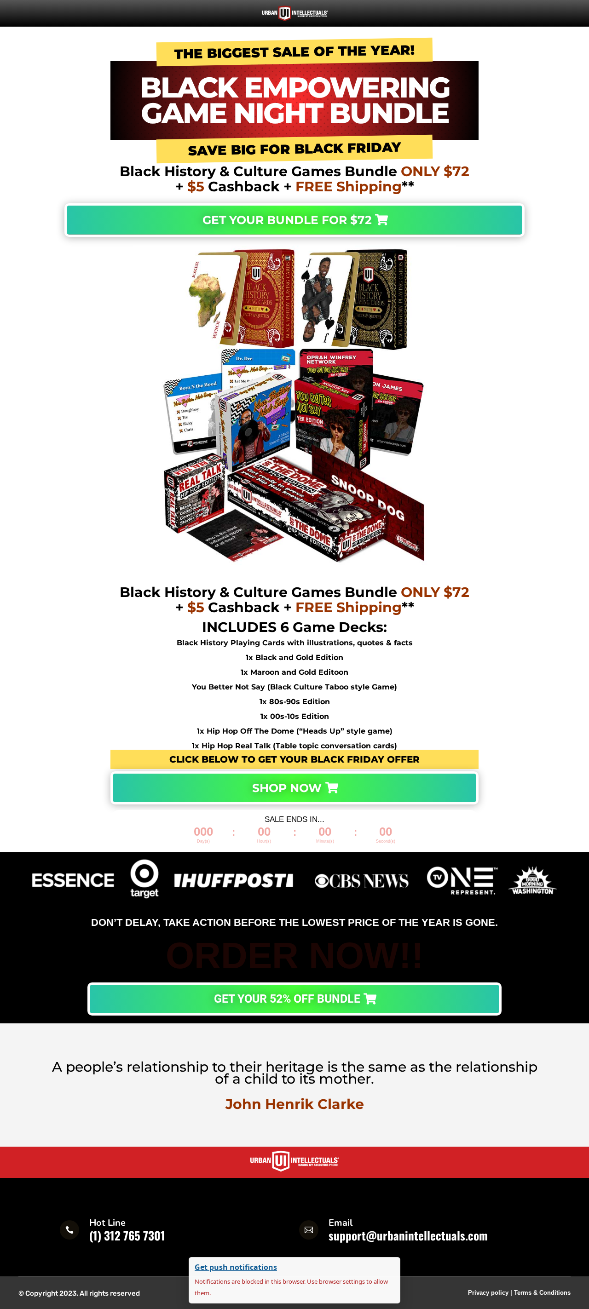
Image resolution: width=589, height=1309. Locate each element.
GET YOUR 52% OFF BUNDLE (287, 998)
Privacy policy (488, 1292)
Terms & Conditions (542, 1292)
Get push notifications (236, 1267)
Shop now (287, 788)
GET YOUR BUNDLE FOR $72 (287, 220)
